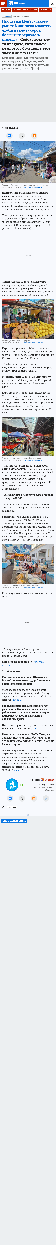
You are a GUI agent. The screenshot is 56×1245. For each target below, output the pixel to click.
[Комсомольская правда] (17, 3)
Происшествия (30, 10)
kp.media (49, 779)
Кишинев (17, 10)
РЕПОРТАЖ (12, 807)
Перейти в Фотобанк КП (33, 187)
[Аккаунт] (52, 3)
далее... (17, 700)
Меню (3, 3)
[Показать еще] (46, 136)
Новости (6, 10)
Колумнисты (45, 10)
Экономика (7, 16)
